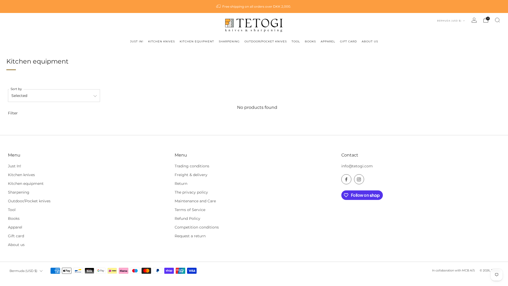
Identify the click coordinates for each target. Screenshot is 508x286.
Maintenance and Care (195, 201)
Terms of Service (190, 210)
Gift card (16, 236)
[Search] (497, 20)
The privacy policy (191, 192)
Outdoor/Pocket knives (29, 201)
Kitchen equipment (26, 183)
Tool (12, 210)
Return (181, 183)
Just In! (14, 166)
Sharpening (18, 192)
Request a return (190, 236)
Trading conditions (192, 166)
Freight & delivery (191, 175)
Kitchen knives (21, 175)
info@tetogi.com (357, 166)
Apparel (15, 227)
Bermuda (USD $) (449, 20)
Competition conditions (197, 227)
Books (14, 218)
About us (16, 245)
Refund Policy (187, 218)
